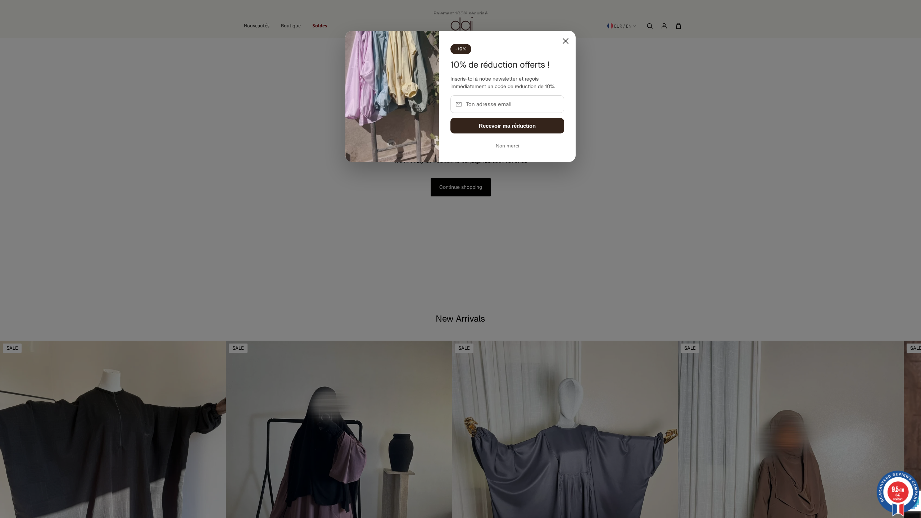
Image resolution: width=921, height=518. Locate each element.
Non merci (507, 146)
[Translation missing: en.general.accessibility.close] (565, 41)
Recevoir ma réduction (507, 126)
